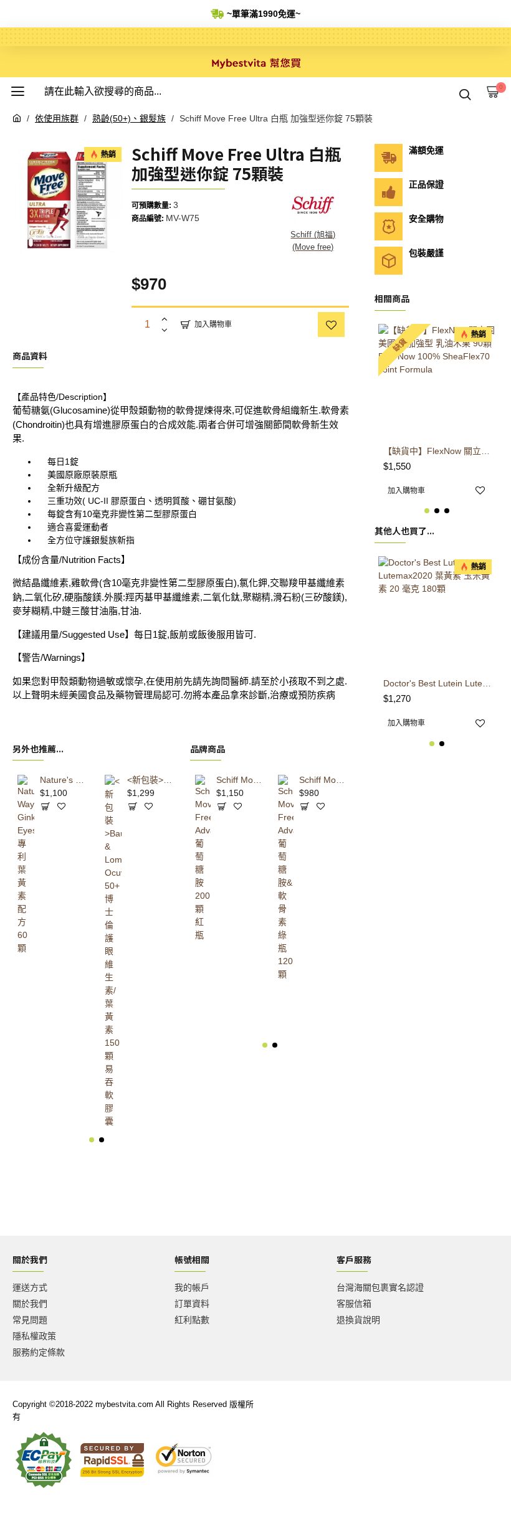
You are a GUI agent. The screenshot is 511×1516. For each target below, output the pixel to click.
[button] (91, 1139)
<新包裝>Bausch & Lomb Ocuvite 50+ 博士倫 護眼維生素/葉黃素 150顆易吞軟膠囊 (151, 780)
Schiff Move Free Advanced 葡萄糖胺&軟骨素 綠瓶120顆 (322, 780)
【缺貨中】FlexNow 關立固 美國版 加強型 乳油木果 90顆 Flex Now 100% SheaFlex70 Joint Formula (439, 451)
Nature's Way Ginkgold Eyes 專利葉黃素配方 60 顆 (64, 780)
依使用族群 (57, 118)
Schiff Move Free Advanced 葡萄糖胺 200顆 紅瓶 (239, 780)
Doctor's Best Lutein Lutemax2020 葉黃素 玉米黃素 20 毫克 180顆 (439, 683)
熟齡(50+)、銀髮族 (129, 118)
